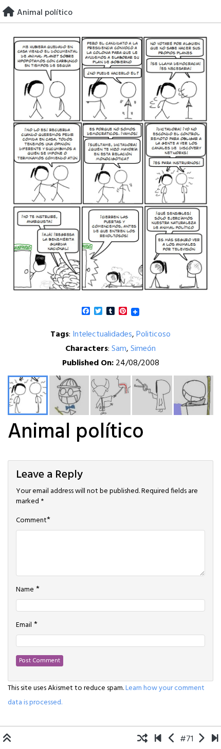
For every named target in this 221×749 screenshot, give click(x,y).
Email (24, 625)
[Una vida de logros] (158, 739)
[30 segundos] (215, 739)
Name (25, 590)
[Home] (8, 12)
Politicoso (153, 334)
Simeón (143, 349)
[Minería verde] (201, 739)
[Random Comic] (142, 739)
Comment (31, 521)
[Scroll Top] (7, 739)
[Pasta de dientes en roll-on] (172, 739)
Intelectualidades (102, 334)
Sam (119, 349)
